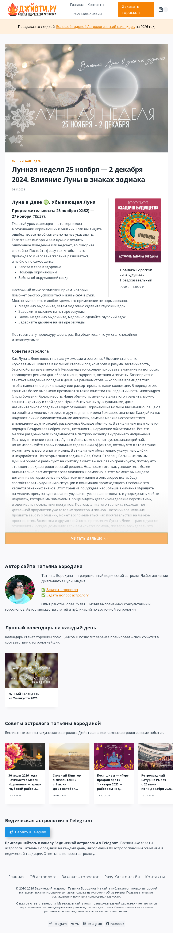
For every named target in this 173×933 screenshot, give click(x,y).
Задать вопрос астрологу (67, 595)
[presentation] (31, 670)
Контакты (96, 4)
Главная (77, 4)
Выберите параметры (138, 295)
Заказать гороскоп (131, 9)
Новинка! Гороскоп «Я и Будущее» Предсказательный (136, 275)
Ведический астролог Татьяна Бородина (65, 888)
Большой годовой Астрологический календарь (95, 26)
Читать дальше (86, 538)
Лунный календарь (26, 161)
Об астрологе (43, 877)
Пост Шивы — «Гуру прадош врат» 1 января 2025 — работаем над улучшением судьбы (113, 784)
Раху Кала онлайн (87, 14)
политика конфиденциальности (96, 896)
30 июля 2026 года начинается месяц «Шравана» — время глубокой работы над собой (25, 784)
